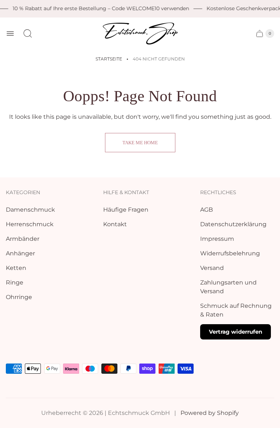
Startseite (109, 59)
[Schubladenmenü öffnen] (10, 33)
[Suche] (28, 33)
